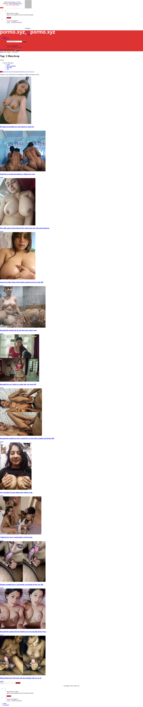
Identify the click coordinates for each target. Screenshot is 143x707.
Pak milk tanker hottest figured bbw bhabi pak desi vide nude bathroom (24, 228)
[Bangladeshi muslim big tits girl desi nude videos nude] (23, 327)
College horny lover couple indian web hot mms (16, 537)
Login (8, 22)
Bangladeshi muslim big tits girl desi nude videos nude (18, 330)
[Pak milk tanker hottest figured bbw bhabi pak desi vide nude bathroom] (17, 225)
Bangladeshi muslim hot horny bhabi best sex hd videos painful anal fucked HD (27, 438)
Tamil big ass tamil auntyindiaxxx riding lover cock (17, 174)
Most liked (9, 67)
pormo (1, 130)
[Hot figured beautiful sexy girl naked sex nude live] (15, 123)
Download (6, 38)
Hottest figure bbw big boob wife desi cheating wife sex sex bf (20, 678)
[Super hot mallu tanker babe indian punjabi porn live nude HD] (17, 279)
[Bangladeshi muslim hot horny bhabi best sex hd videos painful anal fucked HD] (21, 435)
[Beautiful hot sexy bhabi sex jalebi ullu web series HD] (19, 381)
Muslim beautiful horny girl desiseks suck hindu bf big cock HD (21, 584)
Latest (8, 64)
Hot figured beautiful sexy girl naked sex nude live (17, 127)
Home (5, 37)
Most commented (11, 66)
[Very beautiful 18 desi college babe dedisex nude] (16, 489)
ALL (1, 71)
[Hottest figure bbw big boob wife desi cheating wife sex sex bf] (23, 675)
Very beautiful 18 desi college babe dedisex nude (16, 492)
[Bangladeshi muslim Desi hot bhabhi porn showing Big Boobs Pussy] (23, 628)
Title (8, 69)
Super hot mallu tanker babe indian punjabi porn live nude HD (21, 282)
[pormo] (27, 28)
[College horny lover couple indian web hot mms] (20, 534)
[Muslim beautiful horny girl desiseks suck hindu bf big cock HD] (23, 581)
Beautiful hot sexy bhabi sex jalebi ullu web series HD (18, 384)
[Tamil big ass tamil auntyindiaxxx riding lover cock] (23, 171)
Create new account (16, 22)
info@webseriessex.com (15, 3)
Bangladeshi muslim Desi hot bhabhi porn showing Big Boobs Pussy (23, 632)
